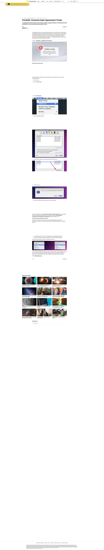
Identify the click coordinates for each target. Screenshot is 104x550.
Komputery (43, 1)
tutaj (41, 548)
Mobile (38, 1)
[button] (71, 1)
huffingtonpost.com (38, 255)
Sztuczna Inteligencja (57, 1)
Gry (62, 1)
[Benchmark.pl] (33, 1)
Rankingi (51, 1)
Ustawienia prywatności (64, 542)
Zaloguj (74, 1)
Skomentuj (64, 26)
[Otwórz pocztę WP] (68, 1)
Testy (47, 1)
